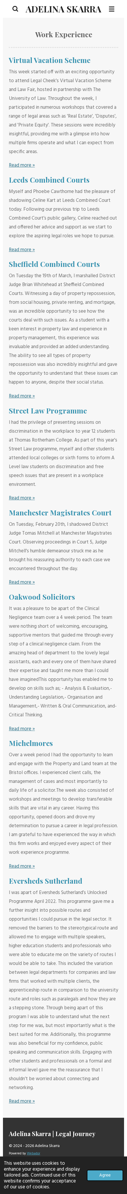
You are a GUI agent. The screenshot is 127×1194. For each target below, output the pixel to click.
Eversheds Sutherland (45, 880)
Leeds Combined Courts (49, 179)
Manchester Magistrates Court (60, 512)
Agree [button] (105, 1175)
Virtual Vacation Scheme (49, 60)
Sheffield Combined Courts (54, 264)
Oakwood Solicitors (42, 596)
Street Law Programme (48, 410)
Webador (33, 1153)
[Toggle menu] (111, 9)
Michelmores (31, 743)
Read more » (22, 165)
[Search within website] (15, 9)
